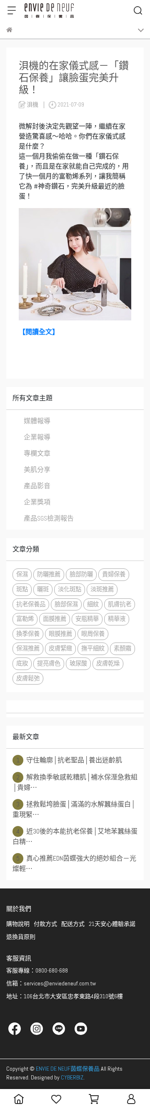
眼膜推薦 (60, 634)
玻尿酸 (78, 663)
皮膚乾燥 (108, 663)
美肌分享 (37, 469)
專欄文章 (37, 453)
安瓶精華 (87, 619)
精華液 (116, 619)
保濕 (22, 574)
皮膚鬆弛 (28, 678)
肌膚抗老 (119, 604)
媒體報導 (37, 421)
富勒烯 (25, 619)
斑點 (22, 589)
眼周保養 (93, 634)
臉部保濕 (66, 604)
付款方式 (45, 924)
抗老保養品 (30, 604)
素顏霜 (122, 648)
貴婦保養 (113, 574)
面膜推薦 (54, 619)
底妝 (22, 663)
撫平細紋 (93, 648)
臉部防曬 (81, 574)
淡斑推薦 (102, 589)
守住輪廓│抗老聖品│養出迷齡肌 (69, 760)
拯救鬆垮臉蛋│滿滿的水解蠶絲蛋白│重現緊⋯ (73, 809)
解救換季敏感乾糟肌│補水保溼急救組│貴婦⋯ (75, 782)
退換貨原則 (20, 936)
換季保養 (28, 634)
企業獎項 (37, 502)
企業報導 (37, 437)
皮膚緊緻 (60, 648)
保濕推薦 (28, 648)
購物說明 (18, 924)
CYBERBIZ (72, 1077)
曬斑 (43, 589)
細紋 (93, 604)
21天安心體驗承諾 (112, 924)
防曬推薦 (48, 574)
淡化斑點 (69, 589)
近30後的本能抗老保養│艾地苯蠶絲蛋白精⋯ (75, 836)
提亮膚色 (48, 663)
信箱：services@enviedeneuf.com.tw (51, 983)
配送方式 (73, 924)
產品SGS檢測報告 (49, 518)
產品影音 (37, 485)
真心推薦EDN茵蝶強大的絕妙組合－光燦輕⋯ (74, 863)
